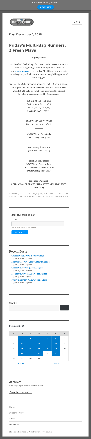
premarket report (22, 71)
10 (39, 343)
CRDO (65, 194)
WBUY (65, 196)
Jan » (56, 363)
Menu (77, 22)
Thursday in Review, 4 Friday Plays (27, 256)
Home (12, 407)
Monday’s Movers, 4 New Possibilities (29, 274)
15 (22, 348)
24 (39, 353)
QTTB (43, 196)
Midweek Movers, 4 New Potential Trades (30, 262)
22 (22, 353)
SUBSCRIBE (45, 7)
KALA (26, 196)
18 (47, 348)
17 (39, 348)
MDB (31, 196)
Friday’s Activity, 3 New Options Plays (29, 280)
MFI (34, 196)
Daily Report (37, 194)
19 (56, 348)
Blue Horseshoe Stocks (18, 432)
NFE (38, 196)
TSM (60, 196)
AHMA (46, 194)
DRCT (21, 196)
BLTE (57, 194)
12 (56, 343)
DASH (16, 196)
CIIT (60, 194)
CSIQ (11, 196)
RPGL (48, 196)
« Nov (21, 363)
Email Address (16, 220)
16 (30, 348)
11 (47, 343)
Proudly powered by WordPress (40, 432)
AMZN (51, 194)
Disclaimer (14, 424)
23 (30, 353)
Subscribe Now (16, 413)
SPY (52, 196)
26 (56, 353)
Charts (12, 419)
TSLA (56, 196)
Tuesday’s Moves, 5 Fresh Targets (27, 268)
